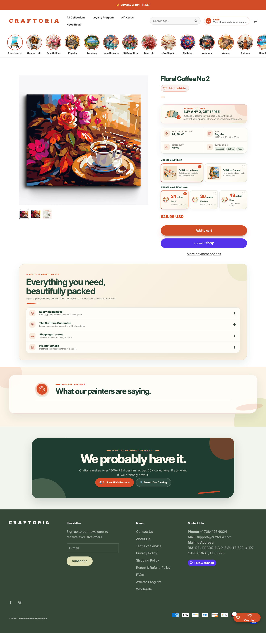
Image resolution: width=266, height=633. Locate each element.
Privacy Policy (146, 553)
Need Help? (74, 24)
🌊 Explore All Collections (114, 482)
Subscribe (79, 561)
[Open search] (196, 21)
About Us (143, 539)
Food (240, 149)
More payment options (204, 254)
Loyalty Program (103, 17)
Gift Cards (127, 17)
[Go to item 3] (47, 214)
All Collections (76, 17)
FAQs (140, 575)
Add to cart (204, 230)
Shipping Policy (147, 560)
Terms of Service (148, 546)
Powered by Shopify (37, 618)
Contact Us (144, 532)
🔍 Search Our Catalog (153, 482)
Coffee (231, 149)
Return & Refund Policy (153, 568)
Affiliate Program (148, 582)
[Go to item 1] (24, 214)
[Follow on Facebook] (10, 602)
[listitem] (15, 44)
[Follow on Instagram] (20, 602)
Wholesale (144, 589)
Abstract (220, 149)
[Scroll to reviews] (163, 97)
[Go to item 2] (36, 214)
